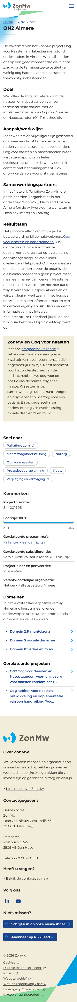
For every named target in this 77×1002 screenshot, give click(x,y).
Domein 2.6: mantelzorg (30, 631)
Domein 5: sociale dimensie (32, 640)
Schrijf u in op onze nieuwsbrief (38, 924)
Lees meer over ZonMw (25, 789)
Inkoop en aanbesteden (21, 994)
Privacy (8, 973)
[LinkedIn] (7, 901)
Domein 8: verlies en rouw (31, 649)
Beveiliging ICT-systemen (22, 989)
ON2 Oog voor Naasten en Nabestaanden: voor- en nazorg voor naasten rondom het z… (36, 676)
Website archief (15, 978)
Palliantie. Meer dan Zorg (23, 542)
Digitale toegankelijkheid (22, 968)
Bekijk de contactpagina (25, 878)
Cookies (9, 962)
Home (8, 22)
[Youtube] (18, 901)
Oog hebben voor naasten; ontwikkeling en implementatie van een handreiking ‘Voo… (36, 696)
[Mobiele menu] (71, 6)
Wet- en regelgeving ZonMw (24, 984)
